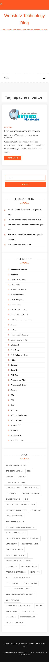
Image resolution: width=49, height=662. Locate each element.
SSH (12, 400)
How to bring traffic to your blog (19, 244)
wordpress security (14, 622)
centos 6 (9, 476)
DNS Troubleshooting (19, 310)
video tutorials (12, 600)
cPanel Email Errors (18, 290)
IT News (14, 330)
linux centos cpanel (30, 544)
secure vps (35, 572)
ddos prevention (13, 488)
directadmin (11, 493)
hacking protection (14, 516)
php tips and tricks (29, 566)
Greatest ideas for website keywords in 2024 (24, 220)
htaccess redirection (15, 521)
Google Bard (36, 510)
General (8, 127)
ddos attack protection (15, 482)
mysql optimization (13, 561)
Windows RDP (16, 435)
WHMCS (14, 430)
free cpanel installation (16, 510)
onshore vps (11, 566)
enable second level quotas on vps (20, 505)
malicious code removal (16, 555)
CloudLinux (15, 285)
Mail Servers (15, 350)
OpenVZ (14, 370)
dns (26, 499)
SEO (13, 395)
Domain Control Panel (19, 315)
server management (22, 578)
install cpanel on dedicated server (20, 527)
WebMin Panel (16, 420)
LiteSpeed (15, 345)
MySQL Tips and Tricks (19, 355)
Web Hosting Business (19, 415)
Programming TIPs (18, 380)
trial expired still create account (20, 594)
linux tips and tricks (14, 549)
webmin (39, 606)
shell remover (12, 583)
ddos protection (32, 488)
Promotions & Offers (18, 385)
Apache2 (14, 275)
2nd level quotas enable (16, 465)
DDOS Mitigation (17, 300)
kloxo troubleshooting (16, 533)
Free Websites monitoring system (22, 131)
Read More (13, 158)
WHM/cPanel (16, 425)
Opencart (14, 365)
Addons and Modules (19, 270)
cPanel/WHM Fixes (18, 295)
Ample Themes (24, 655)
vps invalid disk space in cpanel (18, 606)
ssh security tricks (22, 589)
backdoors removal (14, 471)
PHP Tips (14, 375)
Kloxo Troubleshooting (19, 335)
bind (29, 471)
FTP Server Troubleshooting (21, 320)
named (28, 561)
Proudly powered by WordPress (15, 653)
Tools (13, 405)
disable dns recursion (30, 493)
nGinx (13, 360)
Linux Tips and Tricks (19, 340)
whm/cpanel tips (28, 611)
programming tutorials (15, 572)
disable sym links (13, 499)
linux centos (11, 544)
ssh (7, 589)
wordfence (10, 617)
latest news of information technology (22, 538)
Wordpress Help (17, 440)
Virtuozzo (14, 410)
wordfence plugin (27, 617)
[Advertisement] (24, 52)
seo (7, 578)
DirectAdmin (15, 305)
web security (11, 611)
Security (14, 390)
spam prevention (30, 583)
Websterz (9, 135)
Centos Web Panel (18, 280)
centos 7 (21, 476)
